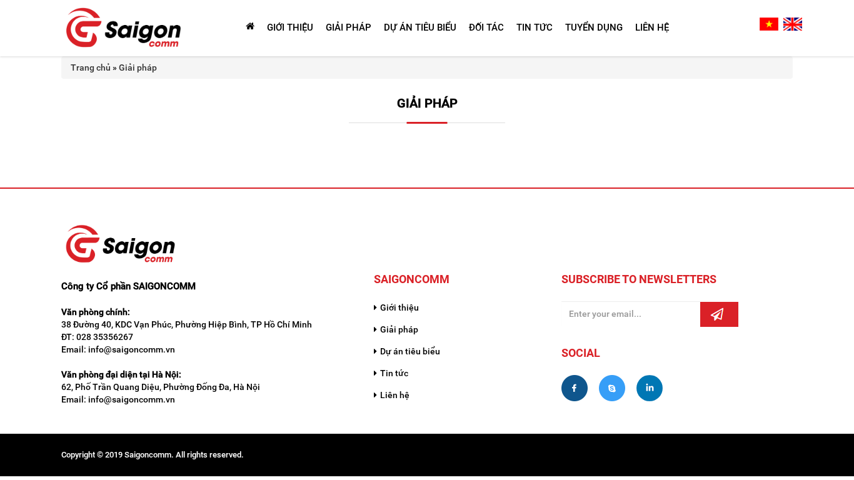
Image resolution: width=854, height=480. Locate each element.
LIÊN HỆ (652, 27)
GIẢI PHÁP (348, 27)
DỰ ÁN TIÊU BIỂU (420, 27)
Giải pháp (138, 67)
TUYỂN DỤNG (594, 27)
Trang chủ (91, 67)
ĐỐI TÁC (486, 27)
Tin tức (394, 373)
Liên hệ (394, 395)
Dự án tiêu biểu (410, 351)
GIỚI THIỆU (290, 27)
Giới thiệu (399, 307)
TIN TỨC (534, 27)
